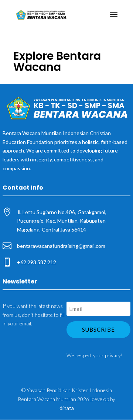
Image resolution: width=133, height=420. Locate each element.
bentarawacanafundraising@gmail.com (61, 246)
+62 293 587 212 (36, 262)
